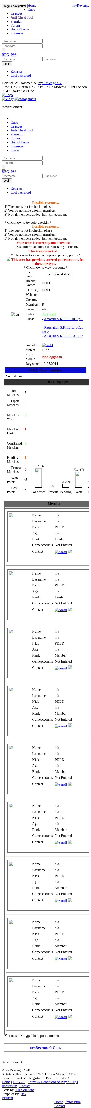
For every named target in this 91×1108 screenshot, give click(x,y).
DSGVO (19, 1082)
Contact (24, 1086)
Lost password (21, 75)
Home (32, 5)
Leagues (16, 13)
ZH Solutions (24, 1090)
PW (13, 55)
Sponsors (17, 33)
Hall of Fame (20, 29)
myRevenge (80, 5)
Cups (31, 9)
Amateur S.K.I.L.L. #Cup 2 (63, 336)
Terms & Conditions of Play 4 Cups (53, 1082)
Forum (15, 25)
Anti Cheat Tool (22, 17)
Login (15, 150)
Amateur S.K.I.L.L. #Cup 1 (63, 319)
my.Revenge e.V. (50, 83)
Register (16, 71)
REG (5, 55)
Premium (17, 21)
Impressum (9, 1086)
